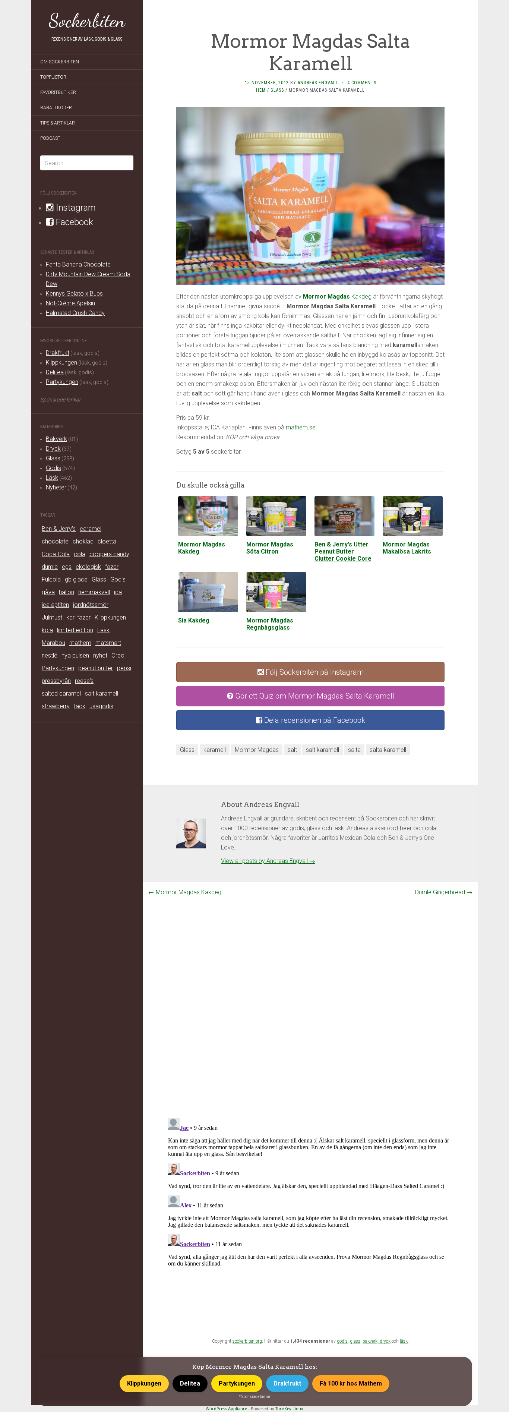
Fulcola (51, 579)
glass (355, 1341)
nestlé (49, 655)
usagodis (101, 706)
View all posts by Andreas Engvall (268, 860)
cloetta (107, 541)
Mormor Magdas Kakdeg (184, 892)
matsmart (108, 642)
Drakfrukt (57, 352)
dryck (385, 1341)
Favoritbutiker (58, 92)
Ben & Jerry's (59, 528)
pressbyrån (56, 680)
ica (118, 592)
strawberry (56, 706)
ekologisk (88, 566)
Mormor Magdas (257, 749)
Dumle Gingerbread (443, 892)
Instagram (75, 207)
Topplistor (53, 77)
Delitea (55, 372)
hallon (66, 592)
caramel (90, 528)
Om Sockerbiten (59, 61)
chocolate (55, 541)
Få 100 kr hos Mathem (351, 1383)
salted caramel (61, 693)
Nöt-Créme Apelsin (70, 303)
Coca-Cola (56, 554)
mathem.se (301, 427)
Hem (261, 90)
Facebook (73, 222)
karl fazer (78, 617)
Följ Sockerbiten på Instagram (314, 672)
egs (67, 566)
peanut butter (95, 668)
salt (292, 749)
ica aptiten (55, 604)
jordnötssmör (90, 604)
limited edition (75, 630)
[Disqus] (310, 996)
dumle (50, 566)
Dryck (53, 448)
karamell (214, 749)
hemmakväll (94, 592)
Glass (53, 458)
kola (47, 630)
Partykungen (62, 381)
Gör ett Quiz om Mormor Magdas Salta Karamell (313, 695)
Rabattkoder (56, 107)
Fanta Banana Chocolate (78, 264)
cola (79, 554)
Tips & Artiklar (57, 123)
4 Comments (361, 82)
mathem (80, 642)
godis (342, 1341)
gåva (48, 592)
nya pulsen (75, 655)
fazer (111, 566)
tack (79, 706)
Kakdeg (337, 296)
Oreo (117, 655)
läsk (404, 1341)
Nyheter (56, 487)
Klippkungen (61, 362)
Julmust (52, 617)
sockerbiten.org (247, 1341)
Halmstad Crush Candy (75, 312)
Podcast (50, 138)
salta (354, 749)
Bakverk (56, 438)
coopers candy (109, 554)
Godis (53, 468)
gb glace (76, 579)
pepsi (124, 668)
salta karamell (388, 749)
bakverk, (371, 1341)
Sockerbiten (87, 20)
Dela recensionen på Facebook (313, 720)
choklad (83, 541)
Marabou (53, 642)
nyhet (100, 655)
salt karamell (101, 693)
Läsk (52, 477)
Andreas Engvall (318, 82)
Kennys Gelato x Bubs (74, 293)
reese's (84, 680)
